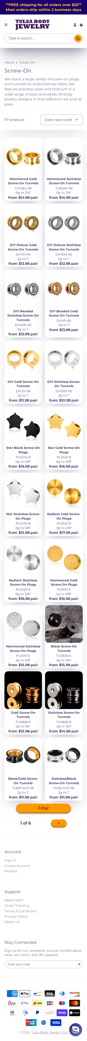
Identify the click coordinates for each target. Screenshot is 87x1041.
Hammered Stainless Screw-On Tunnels (64, 169)
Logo (32, 24)
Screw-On (27, 62)
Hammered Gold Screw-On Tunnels (23, 169)
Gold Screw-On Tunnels (23, 702)
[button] (75, 1029)
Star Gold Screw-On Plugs (64, 438)
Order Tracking (16, 905)
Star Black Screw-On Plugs (23, 438)
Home (9, 62)
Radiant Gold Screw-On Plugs (64, 504)
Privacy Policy (15, 916)
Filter (43, 808)
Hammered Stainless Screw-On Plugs (23, 636)
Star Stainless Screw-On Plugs (23, 504)
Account (75, 24)
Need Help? (14, 900)
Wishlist (11, 871)
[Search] (78, 38)
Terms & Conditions (20, 911)
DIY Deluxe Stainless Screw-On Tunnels (64, 235)
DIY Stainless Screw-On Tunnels (64, 372)
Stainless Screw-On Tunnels (64, 702)
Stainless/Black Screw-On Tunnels (64, 769)
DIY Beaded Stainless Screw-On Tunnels (23, 303)
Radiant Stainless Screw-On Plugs (23, 570)
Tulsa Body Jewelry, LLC (49, 1032)
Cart (81, 24)
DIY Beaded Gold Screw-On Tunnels (64, 303)
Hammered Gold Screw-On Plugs (64, 570)
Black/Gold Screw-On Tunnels (23, 769)
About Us (12, 922)
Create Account (17, 866)
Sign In (10, 860)
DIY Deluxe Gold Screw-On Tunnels (23, 235)
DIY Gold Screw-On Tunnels (23, 372)
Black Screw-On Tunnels (64, 636)
